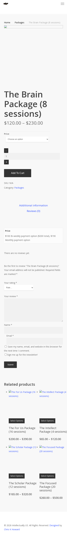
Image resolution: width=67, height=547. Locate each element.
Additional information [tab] (33, 205)
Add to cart (17, 173)
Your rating (10, 282)
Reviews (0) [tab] (33, 211)
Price (6, 134)
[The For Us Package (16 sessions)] (23, 404)
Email (10, 335)
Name (8, 324)
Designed (54, 525)
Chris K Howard (12, 529)
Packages (19, 22)
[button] (62, 3)
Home (7, 22)
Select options (16, 420)
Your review (11, 296)
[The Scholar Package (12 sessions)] (23, 459)
